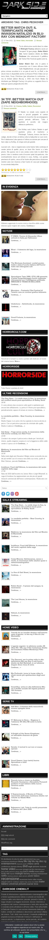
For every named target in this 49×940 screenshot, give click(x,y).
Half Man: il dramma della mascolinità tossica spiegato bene (27, 707)
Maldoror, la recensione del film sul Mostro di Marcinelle (20, 450)
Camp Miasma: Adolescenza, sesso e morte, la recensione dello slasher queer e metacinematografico (29, 560)
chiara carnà (33, 864)
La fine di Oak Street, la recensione (26, 572)
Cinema (19, 106)
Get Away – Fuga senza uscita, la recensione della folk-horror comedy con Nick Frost (22, 433)
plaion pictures (23, 876)
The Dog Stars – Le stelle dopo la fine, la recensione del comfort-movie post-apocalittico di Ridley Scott (23, 399)
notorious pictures (12, 876)
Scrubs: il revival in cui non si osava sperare (26, 748)
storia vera (31, 882)
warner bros (32, 884)
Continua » (31, 226)
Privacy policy (31, 936)
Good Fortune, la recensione (23, 317)
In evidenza (10, 186)
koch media (28, 871)
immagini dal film (28, 869)
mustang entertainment (39, 874)
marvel (12, 873)
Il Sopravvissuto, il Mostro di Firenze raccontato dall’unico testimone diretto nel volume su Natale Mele (29, 795)
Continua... (41, 92)
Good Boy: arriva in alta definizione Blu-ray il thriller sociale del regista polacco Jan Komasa (28, 688)
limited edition (39, 871)
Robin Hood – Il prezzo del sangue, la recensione (27, 587)
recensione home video (28, 879)
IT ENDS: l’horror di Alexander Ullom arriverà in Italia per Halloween (26, 237)
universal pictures (18, 884)
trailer (37, 882)
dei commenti (8, 839)
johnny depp (19, 871)
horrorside (19, 869)
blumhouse (14, 861)
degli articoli (7, 835)
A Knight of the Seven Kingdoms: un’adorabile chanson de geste (25, 734)
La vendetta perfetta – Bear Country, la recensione (22, 416)
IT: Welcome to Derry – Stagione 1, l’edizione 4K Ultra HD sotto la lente (26, 721)
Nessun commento (10, 108)
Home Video (20, 40)
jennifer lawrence (10, 871)
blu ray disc (37, 861)
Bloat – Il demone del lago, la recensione (28, 250)
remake (39, 879)
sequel (4, 882)
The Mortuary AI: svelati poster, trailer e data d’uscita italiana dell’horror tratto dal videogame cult (28, 265)
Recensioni (37, 106)
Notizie (29, 106)
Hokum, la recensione (20, 613)
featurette (43, 867)
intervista (38, 869)
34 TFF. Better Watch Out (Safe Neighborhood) (22, 101)
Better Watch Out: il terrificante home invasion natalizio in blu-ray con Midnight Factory (23, 32)
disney (19, 867)
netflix (4, 875)
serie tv (9, 882)
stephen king (23, 882)
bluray (20, 861)
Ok (15, 936)
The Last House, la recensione (24, 599)
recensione (10, 879)
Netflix (24, 106)
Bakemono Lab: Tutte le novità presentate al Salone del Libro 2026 (29, 808)
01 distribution (6, 859)
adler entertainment (26, 859)
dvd (25, 866)
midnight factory (22, 873)
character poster (22, 864)
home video (8, 868)
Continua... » (16, 240)
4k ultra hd (15, 859)
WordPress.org (6, 843)
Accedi (3, 831)
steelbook (16, 882)
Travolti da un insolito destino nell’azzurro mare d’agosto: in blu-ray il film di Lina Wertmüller (29, 634)
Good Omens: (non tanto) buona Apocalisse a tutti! (25, 761)
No (21, 936)
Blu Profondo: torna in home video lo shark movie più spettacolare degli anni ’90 (28, 675)
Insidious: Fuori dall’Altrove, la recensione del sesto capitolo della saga (23, 468)
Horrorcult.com (14, 332)
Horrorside (29, 40)
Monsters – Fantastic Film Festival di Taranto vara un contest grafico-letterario (28, 291)
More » (17, 361)
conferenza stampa (9, 867)
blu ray (27, 861)
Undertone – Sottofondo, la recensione (27, 304)
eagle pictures (33, 867)
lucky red (5, 873)
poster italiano (33, 876)
